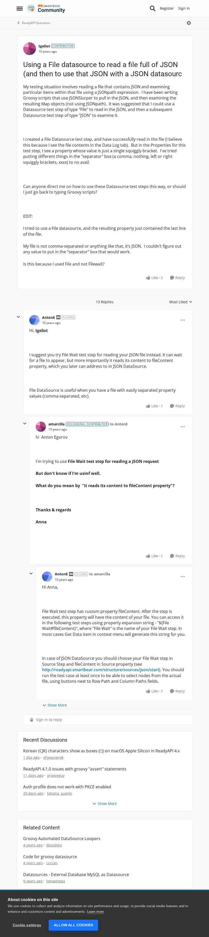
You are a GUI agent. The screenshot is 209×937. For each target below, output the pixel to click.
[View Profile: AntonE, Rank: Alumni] (34, 320)
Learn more (95, 912)
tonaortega (55, 881)
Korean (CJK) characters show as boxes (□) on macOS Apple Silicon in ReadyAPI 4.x (101, 751)
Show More (57, 705)
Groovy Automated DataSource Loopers (61, 838)
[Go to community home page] (46, 8)
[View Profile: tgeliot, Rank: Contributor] (29, 48)
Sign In (184, 8)
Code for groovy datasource (50, 856)
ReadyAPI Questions (36, 23)
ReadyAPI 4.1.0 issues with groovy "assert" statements (74, 769)
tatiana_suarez (59, 793)
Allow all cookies (73, 925)
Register (167, 8)
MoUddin (54, 845)
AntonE (48, 317)
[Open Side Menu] (19, 8)
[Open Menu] (188, 23)
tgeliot (44, 46)
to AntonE (119, 424)
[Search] (153, 8)
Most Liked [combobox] (180, 302)
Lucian (52, 862)
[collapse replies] (18, 317)
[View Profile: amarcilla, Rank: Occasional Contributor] (41, 427)
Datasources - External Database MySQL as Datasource (76, 874)
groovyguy (55, 775)
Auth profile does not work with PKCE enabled (67, 787)
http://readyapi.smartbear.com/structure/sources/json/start (100, 670)
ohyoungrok (53, 757)
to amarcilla (99, 574)
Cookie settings (27, 925)
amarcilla (56, 424)
